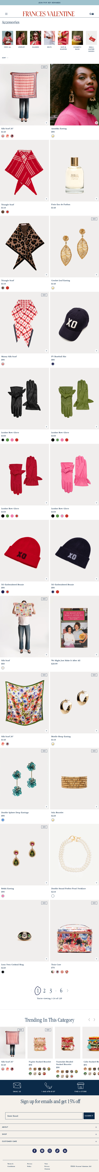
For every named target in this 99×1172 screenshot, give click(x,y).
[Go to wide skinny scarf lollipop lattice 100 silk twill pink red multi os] (2, 363)
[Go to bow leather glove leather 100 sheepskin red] (16, 439)
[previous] (89, 1020)
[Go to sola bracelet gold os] (52, 819)
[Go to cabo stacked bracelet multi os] (48, 1069)
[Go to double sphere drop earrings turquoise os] (2, 819)
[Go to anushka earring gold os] (52, 136)
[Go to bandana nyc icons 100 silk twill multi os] (2, 667)
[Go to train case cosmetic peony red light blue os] (66, 971)
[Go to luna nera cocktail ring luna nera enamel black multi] (2, 972)
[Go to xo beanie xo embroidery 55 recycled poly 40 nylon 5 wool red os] (7, 591)
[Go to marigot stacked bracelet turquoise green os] (30, 1073)
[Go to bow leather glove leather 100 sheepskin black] (2, 439)
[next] (94, 1020)
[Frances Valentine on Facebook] (36, 1151)
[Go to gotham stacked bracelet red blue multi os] (44, 1069)
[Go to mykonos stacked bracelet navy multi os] (39, 1069)
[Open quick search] (91, 14)
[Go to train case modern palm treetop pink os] (52, 971)
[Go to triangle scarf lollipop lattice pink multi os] (7, 211)
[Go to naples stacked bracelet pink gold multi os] (30, 1069)
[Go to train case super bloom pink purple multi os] (57, 971)
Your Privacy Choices (47, 1166)
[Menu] (6, 14)
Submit (89, 1116)
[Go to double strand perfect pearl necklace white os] (52, 895)
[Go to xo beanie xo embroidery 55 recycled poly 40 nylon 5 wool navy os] (2, 591)
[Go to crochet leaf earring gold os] (52, 287)
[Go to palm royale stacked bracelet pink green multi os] (34, 1069)
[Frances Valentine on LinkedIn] (66, 1151)
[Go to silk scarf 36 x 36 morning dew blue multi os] (7, 136)
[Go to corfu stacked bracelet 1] (34, 1073)
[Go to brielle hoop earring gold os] (52, 743)
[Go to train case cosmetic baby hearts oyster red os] (62, 971)
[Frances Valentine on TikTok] (59, 1151)
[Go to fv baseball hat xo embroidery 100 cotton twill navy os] (52, 363)
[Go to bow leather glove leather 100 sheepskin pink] (12, 439)
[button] (93, 14)
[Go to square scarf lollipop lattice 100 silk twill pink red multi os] (2, 136)
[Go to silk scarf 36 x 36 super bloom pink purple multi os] (12, 136)
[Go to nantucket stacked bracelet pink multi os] (44, 1073)
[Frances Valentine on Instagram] (51, 1151)
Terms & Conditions (11, 1165)
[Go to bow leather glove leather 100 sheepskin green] (7, 439)
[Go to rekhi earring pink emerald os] (2, 895)
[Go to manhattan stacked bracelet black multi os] (39, 1073)
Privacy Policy (29, 1165)
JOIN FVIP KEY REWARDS (49, 3)
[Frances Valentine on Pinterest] (44, 1151)
